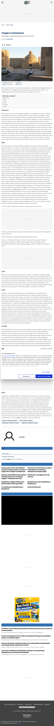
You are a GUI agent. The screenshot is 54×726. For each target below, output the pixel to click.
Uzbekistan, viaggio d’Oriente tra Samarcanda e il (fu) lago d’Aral (12, 482)
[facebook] (2, 44)
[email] (8, 44)
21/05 (4, 101)
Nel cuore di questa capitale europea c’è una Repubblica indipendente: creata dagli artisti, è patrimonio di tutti (25, 644)
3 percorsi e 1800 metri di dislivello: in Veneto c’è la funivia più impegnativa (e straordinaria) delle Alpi (23, 651)
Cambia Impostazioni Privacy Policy (27, 707)
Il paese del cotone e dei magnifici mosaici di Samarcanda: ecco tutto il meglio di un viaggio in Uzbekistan (13, 469)
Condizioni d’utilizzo (38, 704)
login (8, 459)
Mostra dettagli (46, 372)
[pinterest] (6, 44)
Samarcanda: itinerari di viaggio (10, 422)
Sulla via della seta (34, 487)
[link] (10, 44)
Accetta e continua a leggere (44, 376)
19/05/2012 (6, 97)
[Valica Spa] (27, 716)
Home (2, 25)
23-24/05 (5, 104)
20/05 (4, 99)
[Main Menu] (2, 2)
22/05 (4, 103)
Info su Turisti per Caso (9, 704)
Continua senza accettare (46, 348)
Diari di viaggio (9, 25)
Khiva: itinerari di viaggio (26, 420)
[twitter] (4, 44)
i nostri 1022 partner (9, 355)
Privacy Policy (20, 704)
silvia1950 (10, 39)
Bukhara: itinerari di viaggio (9, 420)
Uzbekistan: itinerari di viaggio (30, 422)
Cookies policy (28, 704)
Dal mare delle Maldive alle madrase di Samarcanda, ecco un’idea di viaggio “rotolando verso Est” (13, 476)
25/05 (4, 106)
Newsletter (47, 704)
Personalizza (26, 376)
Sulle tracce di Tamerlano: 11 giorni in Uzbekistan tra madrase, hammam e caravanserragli (39, 469)
